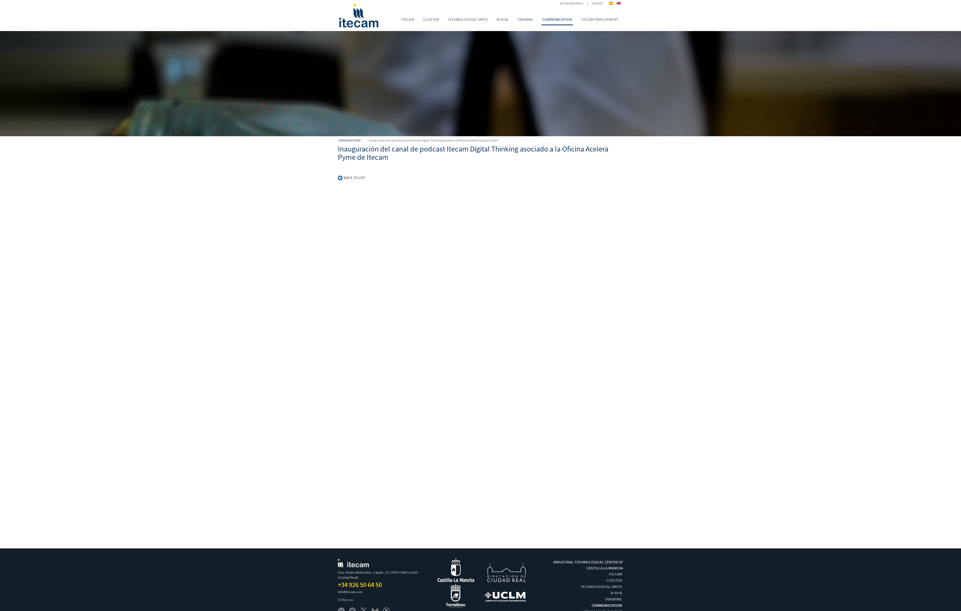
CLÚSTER (614, 580)
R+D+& (616, 592)
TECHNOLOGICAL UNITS (601, 586)
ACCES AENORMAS (571, 3)
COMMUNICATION (349, 140)
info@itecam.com (350, 592)
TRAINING (613, 598)
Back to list (354, 177)
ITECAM (615, 573)
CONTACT (598, 3)
